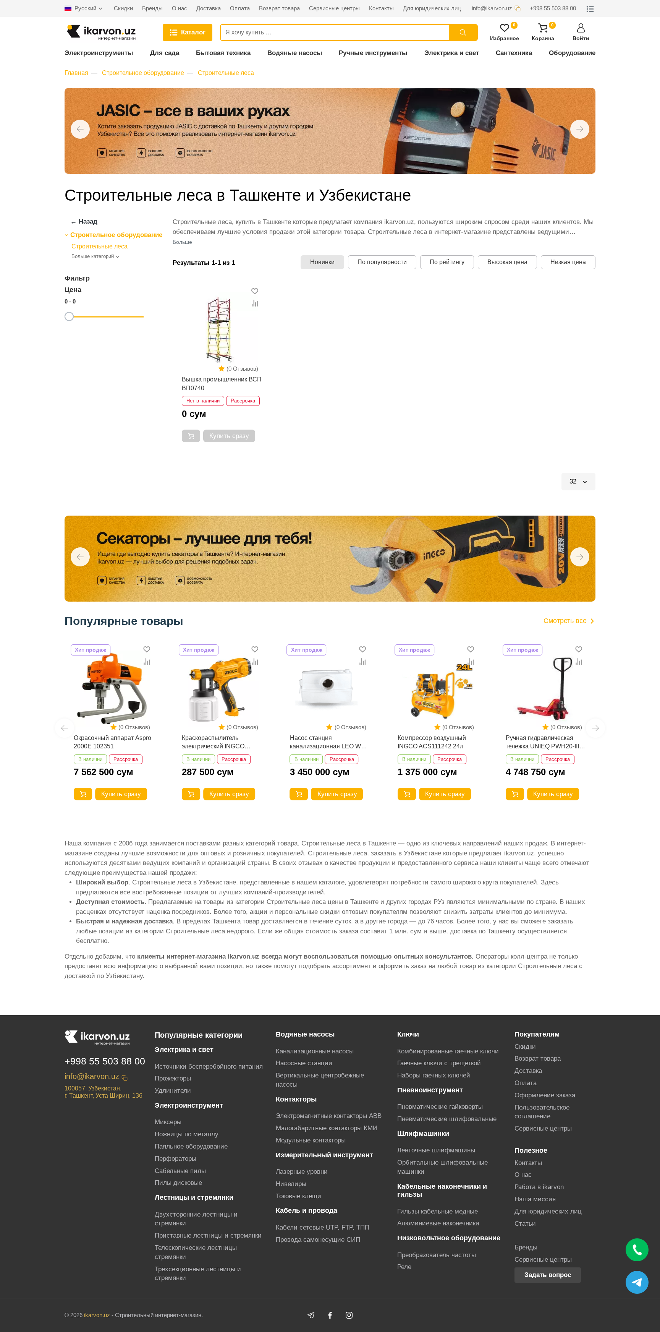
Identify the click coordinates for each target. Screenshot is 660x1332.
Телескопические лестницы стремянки (196, 1252)
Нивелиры (291, 1184)
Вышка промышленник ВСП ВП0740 (222, 383)
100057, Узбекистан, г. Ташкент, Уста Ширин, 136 (103, 1092)
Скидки (525, 1046)
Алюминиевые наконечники (438, 1223)
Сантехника (514, 53)
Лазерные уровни (302, 1171)
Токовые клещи (298, 1196)
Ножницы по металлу (186, 1134)
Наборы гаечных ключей (433, 1075)
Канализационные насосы (315, 1051)
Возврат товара (537, 1058)
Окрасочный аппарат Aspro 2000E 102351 (112, 742)
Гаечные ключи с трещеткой (439, 1063)
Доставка (528, 1070)
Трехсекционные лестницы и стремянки (198, 1273)
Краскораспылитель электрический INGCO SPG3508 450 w (213, 743)
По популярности (382, 262)
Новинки (322, 262)
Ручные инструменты (373, 53)
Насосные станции (304, 1063)
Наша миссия (535, 1199)
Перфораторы (175, 1158)
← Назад (83, 221)
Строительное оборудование (143, 73)
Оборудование (572, 53)
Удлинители (173, 1090)
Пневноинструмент (430, 1090)
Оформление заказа (544, 1095)
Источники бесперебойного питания (209, 1066)
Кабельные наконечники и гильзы (442, 1190)
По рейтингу (447, 262)
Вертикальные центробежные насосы (320, 1080)
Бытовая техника (223, 53)
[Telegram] (311, 1315)
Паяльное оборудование (191, 1146)
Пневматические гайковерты (440, 1106)
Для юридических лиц (548, 1211)
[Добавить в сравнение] (254, 303)
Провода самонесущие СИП (318, 1239)
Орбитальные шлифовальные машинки (442, 1167)
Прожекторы (173, 1078)
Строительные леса (226, 73)
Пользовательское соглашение (541, 1112)
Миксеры (168, 1122)
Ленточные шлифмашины (436, 1150)
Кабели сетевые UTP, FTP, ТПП (322, 1227)
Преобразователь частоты (436, 1255)
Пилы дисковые (178, 1182)
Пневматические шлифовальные (447, 1119)
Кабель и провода (306, 1210)
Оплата (525, 1083)
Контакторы (296, 1099)
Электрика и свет (451, 53)
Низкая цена (568, 262)
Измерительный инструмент (324, 1155)
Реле (404, 1266)
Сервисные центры (543, 1128)
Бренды (525, 1247)
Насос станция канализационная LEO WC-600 (328, 743)
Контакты (528, 1163)
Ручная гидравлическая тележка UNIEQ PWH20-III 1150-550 (542, 743)
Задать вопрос (547, 1274)
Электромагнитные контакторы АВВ (329, 1115)
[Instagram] (349, 1315)
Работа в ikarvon (539, 1187)
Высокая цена (507, 262)
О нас (523, 1174)
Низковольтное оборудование (448, 1238)
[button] (80, 129)
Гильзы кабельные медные (437, 1211)
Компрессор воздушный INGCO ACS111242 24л (432, 742)
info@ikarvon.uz (92, 1076)
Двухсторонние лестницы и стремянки (196, 1219)
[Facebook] (330, 1315)
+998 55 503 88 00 (105, 1061)
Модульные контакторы (311, 1140)
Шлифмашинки (423, 1133)
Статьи (525, 1223)
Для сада (164, 53)
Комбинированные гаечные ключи (448, 1051)
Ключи (408, 1034)
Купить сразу (229, 436)
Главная (76, 73)
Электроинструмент (189, 1105)
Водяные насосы (294, 53)
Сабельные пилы (180, 1171)
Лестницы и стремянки (194, 1197)
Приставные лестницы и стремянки (208, 1235)
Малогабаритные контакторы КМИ (326, 1128)
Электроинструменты (99, 53)
